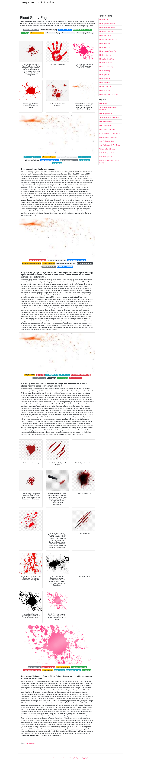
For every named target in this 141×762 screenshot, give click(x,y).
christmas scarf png (37, 33)
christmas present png (52, 33)
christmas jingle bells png (84, 33)
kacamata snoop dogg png (32, 670)
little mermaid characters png (80, 375)
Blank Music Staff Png (106, 63)
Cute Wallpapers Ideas (106, 141)
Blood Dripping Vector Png (108, 51)
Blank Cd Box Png (105, 55)
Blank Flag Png (104, 20)
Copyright (85, 758)
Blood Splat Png (104, 82)
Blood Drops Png (104, 90)
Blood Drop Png (104, 78)
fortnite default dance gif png (31, 264)
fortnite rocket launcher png (57, 260)
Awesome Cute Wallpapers (108, 137)
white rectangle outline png (49, 160)
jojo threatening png (63, 667)
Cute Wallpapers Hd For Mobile (109, 145)
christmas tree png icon (31, 30)
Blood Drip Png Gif (105, 35)
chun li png (25, 33)
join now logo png (34, 667)
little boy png (51, 378)
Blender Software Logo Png (108, 39)
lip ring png (40, 375)
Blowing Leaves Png (106, 67)
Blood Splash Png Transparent (109, 94)
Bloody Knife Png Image (107, 27)
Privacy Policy (73, 758)
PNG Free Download (106, 121)
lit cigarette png (30, 375)
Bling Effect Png (104, 43)
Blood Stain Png (104, 71)
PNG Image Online (105, 114)
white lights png (84, 160)
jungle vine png (59, 670)
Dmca (55, 758)
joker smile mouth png (79, 667)
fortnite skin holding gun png (65, 264)
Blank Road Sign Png (106, 31)
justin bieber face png (73, 670)
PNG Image (103, 103)
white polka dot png (48, 157)
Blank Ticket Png (104, 47)
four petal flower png (48, 267)
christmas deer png (65, 30)
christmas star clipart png (49, 30)
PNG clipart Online (105, 125)
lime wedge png (63, 378)
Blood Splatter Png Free (107, 24)
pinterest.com (31, 743)
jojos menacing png (48, 667)
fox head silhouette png (84, 264)
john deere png (47, 670)
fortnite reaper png (49, 264)
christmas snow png (68, 33)
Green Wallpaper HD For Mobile (109, 133)
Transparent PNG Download (37, 2)
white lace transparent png (68, 160)
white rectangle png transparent (67, 157)
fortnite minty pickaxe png (37, 260)
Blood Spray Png (104, 75)
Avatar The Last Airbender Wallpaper (108, 108)
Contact (63, 758)
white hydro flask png (32, 160)
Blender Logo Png (105, 86)
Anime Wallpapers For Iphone (109, 117)
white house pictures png (32, 157)
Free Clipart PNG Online (107, 129)
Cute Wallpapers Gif (105, 157)
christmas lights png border (82, 30)
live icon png (65, 375)
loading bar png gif (39, 378)
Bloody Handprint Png (106, 59)
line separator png (75, 378)
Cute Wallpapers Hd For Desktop (110, 153)
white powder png (84, 157)
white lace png (57, 163)
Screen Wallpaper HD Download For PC (109, 162)
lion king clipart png (52, 375)
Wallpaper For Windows (107, 149)
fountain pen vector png (65, 267)
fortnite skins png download (76, 260)
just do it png (86, 670)
